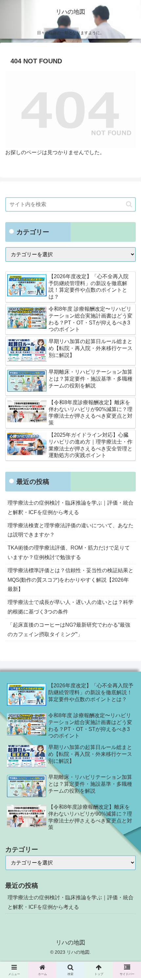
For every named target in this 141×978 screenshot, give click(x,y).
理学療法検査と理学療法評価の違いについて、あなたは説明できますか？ (70, 530)
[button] (129, 204)
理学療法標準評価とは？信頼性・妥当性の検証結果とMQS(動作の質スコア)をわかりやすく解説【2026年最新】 (70, 580)
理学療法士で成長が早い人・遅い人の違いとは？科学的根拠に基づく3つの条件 (70, 606)
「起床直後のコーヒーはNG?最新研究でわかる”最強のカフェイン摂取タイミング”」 (69, 629)
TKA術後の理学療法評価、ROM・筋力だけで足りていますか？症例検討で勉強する (69, 552)
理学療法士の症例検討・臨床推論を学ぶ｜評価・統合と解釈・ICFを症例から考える (70, 507)
